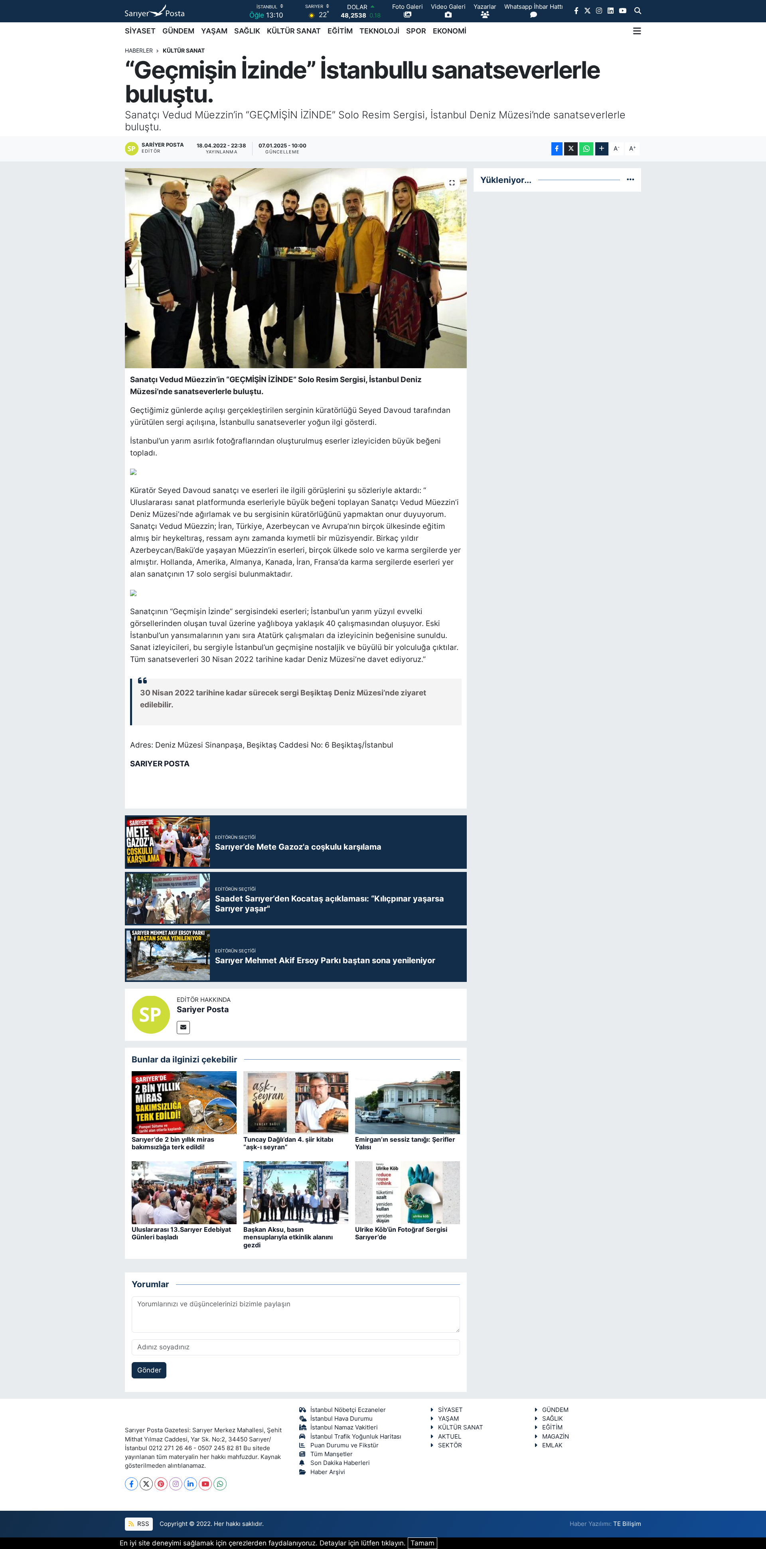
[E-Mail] (183, 1027)
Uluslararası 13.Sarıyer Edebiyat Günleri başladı (181, 1233)
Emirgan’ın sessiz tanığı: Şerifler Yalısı (405, 1143)
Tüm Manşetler (331, 1454)
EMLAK (552, 1445)
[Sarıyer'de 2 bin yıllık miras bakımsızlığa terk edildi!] (184, 1102)
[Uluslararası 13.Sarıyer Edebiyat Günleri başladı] (184, 1192)
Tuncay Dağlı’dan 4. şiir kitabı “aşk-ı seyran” (288, 1143)
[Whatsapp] (220, 1483)
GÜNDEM (178, 31)
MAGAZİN (555, 1436)
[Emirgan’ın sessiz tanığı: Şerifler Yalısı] (407, 1102)
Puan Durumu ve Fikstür (344, 1445)
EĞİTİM (340, 31)
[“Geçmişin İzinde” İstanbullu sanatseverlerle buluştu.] (296, 268)
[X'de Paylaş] (571, 148)
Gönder (149, 1370)
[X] (146, 1483)
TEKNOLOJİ (379, 31)
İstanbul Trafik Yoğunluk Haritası (355, 1436)
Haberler (139, 50)
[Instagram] (175, 1483)
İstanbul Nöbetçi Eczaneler (348, 1410)
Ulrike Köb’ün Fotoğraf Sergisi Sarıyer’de (401, 1233)
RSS (142, 1523)
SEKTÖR (450, 1445)
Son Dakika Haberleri (340, 1463)
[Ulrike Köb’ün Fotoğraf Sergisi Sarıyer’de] (407, 1192)
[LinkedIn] (190, 1483)
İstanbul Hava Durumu (341, 1418)
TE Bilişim (627, 1523)
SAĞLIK (247, 31)
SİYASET (140, 31)
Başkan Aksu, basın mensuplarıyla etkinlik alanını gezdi (288, 1237)
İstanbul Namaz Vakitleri (344, 1427)
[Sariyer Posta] (151, 1014)
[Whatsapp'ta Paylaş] (586, 148)
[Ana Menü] (637, 31)
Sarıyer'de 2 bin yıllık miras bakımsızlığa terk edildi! (173, 1143)
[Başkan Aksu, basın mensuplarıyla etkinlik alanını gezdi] (295, 1192)
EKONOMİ (449, 31)
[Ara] (637, 11)
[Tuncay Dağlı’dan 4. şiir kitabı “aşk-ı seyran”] (295, 1102)
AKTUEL (449, 1436)
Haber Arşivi (327, 1472)
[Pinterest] (161, 1483)
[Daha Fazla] (601, 148)
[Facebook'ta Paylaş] (557, 148)
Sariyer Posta (203, 1009)
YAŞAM (214, 31)
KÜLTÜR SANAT (294, 31)
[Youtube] (205, 1483)
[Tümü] (630, 180)
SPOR (416, 31)
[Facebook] (131, 1483)
